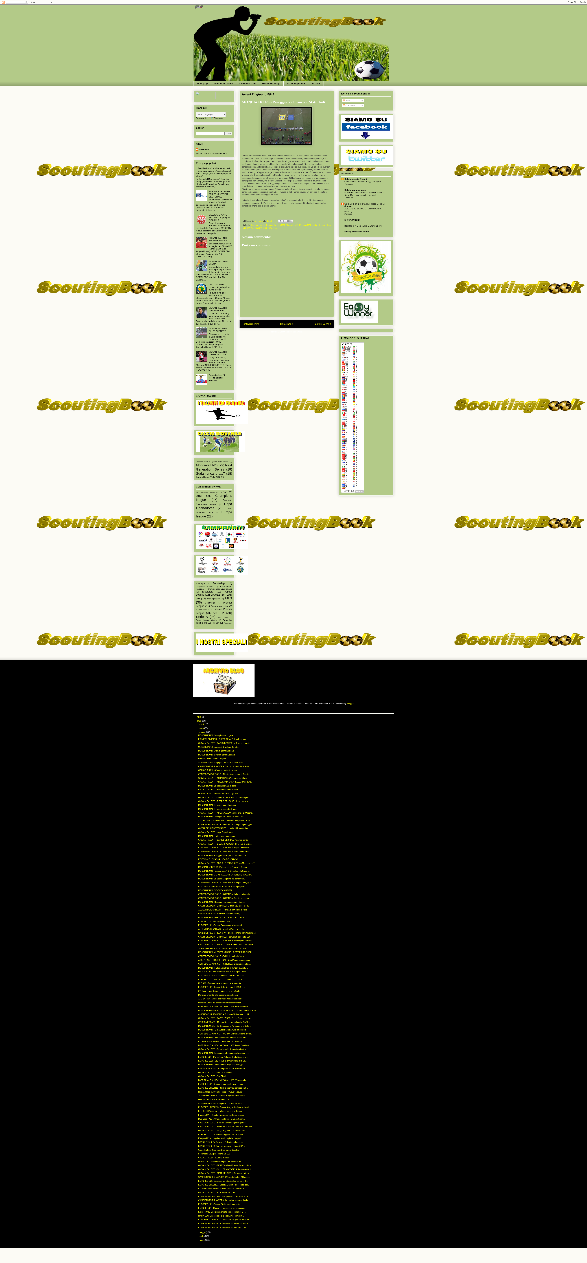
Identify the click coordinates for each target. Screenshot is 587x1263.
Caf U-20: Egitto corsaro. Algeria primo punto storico (219, 287)
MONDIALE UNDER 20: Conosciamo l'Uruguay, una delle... (224, 1026)
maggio (202, 1232)
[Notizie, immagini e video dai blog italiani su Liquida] (206, 98)
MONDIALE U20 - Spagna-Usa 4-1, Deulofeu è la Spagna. (224, 871)
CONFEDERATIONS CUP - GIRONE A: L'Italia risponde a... (224, 964)
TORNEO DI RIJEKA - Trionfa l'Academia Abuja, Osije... (223, 948)
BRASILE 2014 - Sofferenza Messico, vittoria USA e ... (222, 1146)
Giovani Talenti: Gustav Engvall (212, 758)
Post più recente (250, 324)
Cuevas (254, 225)
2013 (199, 721)
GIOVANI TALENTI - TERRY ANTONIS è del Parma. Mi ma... (225, 1165)
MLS (228, 598)
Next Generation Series (214, 467)
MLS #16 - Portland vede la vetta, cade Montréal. (220, 983)
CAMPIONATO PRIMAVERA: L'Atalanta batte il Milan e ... (224, 1177)
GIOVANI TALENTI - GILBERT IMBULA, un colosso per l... (224, 797)
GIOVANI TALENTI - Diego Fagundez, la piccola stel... (222, 1130)
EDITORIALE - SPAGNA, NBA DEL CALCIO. (218, 859)
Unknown (204, 149)
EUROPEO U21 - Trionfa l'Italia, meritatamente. (219, 1204)
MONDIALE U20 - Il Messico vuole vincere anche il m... (223, 1037)
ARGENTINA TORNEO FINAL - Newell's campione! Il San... (224, 821)
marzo (202, 1240)
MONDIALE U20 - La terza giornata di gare (217, 836)
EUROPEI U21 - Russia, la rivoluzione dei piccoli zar (221, 1208)
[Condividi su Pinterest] (291, 221)
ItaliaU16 (216, 462)
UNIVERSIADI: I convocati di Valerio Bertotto (218, 747)
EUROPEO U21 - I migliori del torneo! (215, 921)
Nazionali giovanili (296, 83)
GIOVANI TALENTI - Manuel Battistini (215, 1072)
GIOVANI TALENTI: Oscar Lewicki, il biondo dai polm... (222, 1049)
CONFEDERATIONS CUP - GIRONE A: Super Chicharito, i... (225, 848)
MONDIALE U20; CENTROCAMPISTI (215, 890)
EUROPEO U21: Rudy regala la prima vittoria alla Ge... (222, 1061)
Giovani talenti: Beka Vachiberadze (213, 1099)
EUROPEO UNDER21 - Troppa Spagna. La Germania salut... (225, 1107)
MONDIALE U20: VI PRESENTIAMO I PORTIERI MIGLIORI (225, 952)
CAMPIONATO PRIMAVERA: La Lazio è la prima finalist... (224, 1200)
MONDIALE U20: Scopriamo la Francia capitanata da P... (223, 1053)
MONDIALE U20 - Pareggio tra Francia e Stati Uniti (221, 817)
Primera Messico (202, 609)
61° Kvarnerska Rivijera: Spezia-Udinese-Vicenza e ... (222, 1188)
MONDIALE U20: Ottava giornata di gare (216, 751)
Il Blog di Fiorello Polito (356, 231)
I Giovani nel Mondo (223, 83)
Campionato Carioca (204, 586)
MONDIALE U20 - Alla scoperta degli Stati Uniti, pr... (221, 1065)
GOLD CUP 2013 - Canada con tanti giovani (217, 770)
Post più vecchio (322, 324)
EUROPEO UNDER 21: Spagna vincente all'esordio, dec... (224, 1185)
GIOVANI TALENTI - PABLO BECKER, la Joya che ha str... (224, 743)
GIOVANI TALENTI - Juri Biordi (212, 1076)
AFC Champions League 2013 (207, 492)
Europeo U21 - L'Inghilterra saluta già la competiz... (221, 1138)
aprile (201, 1236)
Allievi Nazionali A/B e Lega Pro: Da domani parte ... (221, 1103)
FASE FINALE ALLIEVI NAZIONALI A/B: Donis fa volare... (224, 1045)
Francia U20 (279, 225)
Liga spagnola (213, 599)
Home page (202, 83)
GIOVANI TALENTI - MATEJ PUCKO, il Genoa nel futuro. (223, 1173)
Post (347, 100)
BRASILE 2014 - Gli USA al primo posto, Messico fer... (222, 1068)
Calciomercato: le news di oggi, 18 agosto (362, 181)
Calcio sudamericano (355, 190)
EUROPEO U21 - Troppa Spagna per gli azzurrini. (220, 925)
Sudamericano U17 (210, 473)
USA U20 (272, 228)
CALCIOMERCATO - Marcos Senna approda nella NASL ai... (225, 1022)
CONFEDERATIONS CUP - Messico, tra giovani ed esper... (224, 1220)
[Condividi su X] (285, 221)
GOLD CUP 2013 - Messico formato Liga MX (218, 793)
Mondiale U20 (292, 225)
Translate (218, 118)
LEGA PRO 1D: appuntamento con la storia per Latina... (223, 972)
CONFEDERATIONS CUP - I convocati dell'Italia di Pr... (223, 1227)
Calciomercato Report (355, 179)
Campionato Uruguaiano (220, 589)
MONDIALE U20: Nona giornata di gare (215, 735)
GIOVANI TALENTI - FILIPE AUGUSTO (218, 329)
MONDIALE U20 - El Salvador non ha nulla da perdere (222, 1030)
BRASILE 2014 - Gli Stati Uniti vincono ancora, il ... (221, 913)
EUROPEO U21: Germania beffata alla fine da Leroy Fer (223, 1181)
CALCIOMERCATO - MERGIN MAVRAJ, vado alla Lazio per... (225, 1127)
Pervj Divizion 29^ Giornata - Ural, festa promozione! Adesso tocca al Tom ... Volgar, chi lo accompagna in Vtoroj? (213, 172)
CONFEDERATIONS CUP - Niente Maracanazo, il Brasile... (224, 774)
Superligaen (213, 623)
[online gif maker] (224, 696)
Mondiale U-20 (207, 465)
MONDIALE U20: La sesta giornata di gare (217, 786)
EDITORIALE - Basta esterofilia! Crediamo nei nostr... (222, 975)
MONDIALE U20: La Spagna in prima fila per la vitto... (222, 879)
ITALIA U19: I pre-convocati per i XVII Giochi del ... (221, 1161)
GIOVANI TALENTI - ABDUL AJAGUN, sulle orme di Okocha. (225, 813)
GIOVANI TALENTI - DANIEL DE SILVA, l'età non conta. (223, 840)
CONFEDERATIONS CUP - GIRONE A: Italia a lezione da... (224, 894)
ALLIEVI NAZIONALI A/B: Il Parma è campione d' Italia (222, 910)
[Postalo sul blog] (282, 221)
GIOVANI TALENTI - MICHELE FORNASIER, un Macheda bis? (226, 863)
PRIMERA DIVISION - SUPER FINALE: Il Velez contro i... (224, 739)
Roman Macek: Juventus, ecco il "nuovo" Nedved (220, 1092)
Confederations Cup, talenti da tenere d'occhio (218, 1150)
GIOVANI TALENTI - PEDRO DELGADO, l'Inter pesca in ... (224, 801)
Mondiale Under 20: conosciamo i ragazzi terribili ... (221, 1003)
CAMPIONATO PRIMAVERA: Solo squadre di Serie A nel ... (224, 766)
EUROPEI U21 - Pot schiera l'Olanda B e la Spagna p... (223, 1057)
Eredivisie (207, 591)
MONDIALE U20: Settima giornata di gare (216, 755)
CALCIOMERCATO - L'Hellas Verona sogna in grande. (222, 1123)
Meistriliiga (210, 603)
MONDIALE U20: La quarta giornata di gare (217, 809)
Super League (223, 617)
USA (265, 228)
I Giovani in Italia (247, 83)
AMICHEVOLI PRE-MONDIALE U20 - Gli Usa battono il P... (224, 1014)
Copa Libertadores (214, 506)
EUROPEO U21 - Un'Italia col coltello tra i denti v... (221, 979)
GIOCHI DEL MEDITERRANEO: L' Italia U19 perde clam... (224, 828)
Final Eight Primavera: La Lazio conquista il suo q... (221, 1111)
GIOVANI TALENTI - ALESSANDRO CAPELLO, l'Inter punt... (225, 782)
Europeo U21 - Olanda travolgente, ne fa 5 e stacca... (222, 1115)
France (262, 225)
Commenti (350, 105)
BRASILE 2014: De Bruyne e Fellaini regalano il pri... (221, 1142)
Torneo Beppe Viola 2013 (208, 477)
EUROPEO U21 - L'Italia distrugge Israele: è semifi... (221, 1134)
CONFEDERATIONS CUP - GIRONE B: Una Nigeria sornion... (225, 941)
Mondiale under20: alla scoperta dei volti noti (218, 995)
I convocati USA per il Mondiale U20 (214, 1154)
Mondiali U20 (305, 225)
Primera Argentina (220, 606)
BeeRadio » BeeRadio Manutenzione (363, 226)
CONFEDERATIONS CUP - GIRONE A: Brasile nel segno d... (225, 898)
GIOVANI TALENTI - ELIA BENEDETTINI (216, 1192)
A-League (200, 583)
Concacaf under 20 (203, 462)
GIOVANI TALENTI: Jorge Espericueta (215, 832)
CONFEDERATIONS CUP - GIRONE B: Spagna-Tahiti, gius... (225, 882)
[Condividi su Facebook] (288, 221)
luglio (201, 728)
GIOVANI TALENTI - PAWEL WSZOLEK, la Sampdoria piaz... (225, 1018)
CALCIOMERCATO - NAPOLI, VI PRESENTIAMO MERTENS (225, 945)
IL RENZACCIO (352, 220)
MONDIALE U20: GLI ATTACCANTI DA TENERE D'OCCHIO (225, 875)
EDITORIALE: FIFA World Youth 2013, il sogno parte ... (222, 886)
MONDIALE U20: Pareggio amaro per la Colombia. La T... (223, 855)
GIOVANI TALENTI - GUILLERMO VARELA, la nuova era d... (225, 1169)
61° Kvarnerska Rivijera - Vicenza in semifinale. (219, 991)
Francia (269, 225)
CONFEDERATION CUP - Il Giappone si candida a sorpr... (224, 1196)
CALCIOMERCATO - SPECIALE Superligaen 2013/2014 (220, 217)
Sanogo (322, 225)
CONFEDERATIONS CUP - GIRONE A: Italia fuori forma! (223, 851)
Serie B (202, 617)
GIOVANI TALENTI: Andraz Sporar (213, 1158)
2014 (199, 717)
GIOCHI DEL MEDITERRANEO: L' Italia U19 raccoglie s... (224, 906)
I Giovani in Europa (271, 83)
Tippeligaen (228, 623)
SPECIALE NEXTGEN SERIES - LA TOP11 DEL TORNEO (219, 194)
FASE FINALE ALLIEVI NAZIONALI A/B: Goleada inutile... (224, 1006)
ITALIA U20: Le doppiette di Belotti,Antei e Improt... (221, 1216)
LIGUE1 (215, 594)
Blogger (350, 703)
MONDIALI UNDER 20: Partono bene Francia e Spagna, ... (224, 867)
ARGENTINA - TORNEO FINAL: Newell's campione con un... (225, 960)
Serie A (218, 613)
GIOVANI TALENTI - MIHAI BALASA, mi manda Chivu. (222, 778)
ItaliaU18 (226, 462)
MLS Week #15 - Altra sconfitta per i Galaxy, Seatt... (221, 1119)
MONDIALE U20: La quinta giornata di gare (217, 805)
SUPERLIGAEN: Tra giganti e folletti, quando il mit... (221, 762)
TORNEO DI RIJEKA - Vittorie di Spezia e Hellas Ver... (222, 1096)
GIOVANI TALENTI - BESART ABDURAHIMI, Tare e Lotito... (225, 844)
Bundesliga (219, 583)
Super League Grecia (206, 620)
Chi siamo (315, 83)
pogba (314, 225)
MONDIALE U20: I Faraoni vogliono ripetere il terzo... (221, 902)
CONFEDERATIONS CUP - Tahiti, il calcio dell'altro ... (222, 956)
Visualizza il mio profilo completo (211, 153)
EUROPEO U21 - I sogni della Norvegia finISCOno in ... (223, 987)
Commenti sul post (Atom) (291, 332)
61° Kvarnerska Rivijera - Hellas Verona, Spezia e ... (221, 1041)
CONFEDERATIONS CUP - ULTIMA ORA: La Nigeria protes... (225, 1034)
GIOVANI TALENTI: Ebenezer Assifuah (218, 239)
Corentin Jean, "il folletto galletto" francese (217, 378)
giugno (202, 732)
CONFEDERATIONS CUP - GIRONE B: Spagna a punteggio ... (226, 824)
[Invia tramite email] (279, 221)
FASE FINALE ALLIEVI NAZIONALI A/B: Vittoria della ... (223, 1080)
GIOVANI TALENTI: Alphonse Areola (218, 309)
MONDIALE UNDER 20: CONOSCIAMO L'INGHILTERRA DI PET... (228, 1010)
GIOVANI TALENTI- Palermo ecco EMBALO (218, 789)
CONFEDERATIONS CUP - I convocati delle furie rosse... (223, 1223)
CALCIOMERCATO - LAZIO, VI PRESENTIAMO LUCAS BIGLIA (227, 933)
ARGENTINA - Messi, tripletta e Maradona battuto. (220, 999)
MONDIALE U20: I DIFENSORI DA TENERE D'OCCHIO (223, 917)
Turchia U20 (256, 228)
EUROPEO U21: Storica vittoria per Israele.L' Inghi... (221, 1084)
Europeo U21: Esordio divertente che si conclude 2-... (222, 1212)
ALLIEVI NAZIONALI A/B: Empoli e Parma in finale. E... (223, 929)
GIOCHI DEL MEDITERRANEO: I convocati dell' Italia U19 (224, 937)
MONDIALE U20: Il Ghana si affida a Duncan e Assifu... (223, 968)
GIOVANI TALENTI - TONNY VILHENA (218, 353)
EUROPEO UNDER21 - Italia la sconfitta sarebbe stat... (223, 1088)
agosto (202, 724)
